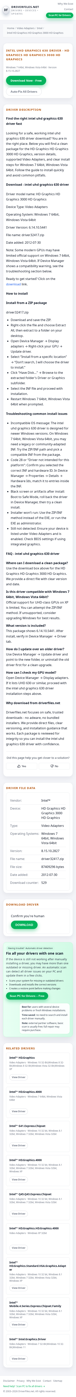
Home (10, 28)
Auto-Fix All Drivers (24, 91)
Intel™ (45, 800)
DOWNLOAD (24, 924)
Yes (24, 766)
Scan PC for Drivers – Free (27, 995)
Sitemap (57, 1380)
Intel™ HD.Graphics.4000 (25, 1092)
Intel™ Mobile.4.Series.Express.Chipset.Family (35, 1304)
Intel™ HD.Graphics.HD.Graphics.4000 (34, 1228)
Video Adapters (25, 28)
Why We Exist (65, 3)
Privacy (21, 1380)
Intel (39, 28)
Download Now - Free (26, 80)
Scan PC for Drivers (60, 15)
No (56, 766)
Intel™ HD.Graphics (22, 1057)
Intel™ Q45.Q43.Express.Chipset (30, 1194)
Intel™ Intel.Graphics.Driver (27, 1339)
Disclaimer (9, 1380)
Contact (68, 9)
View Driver (18, 1077)
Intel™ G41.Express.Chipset (27, 1126)
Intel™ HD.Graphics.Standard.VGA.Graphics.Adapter (37, 1266)
